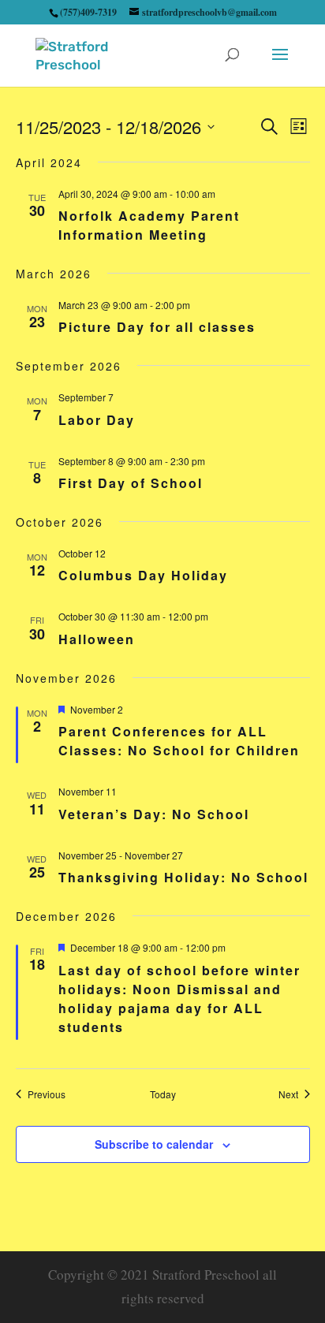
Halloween (96, 639)
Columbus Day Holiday (143, 575)
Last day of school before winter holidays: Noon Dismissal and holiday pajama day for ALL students (179, 998)
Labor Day (96, 420)
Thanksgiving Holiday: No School (183, 877)
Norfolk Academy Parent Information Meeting (149, 225)
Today (163, 1094)
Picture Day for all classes (157, 327)
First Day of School (130, 483)
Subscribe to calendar (154, 1144)
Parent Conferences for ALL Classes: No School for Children (179, 740)
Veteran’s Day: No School (153, 814)
